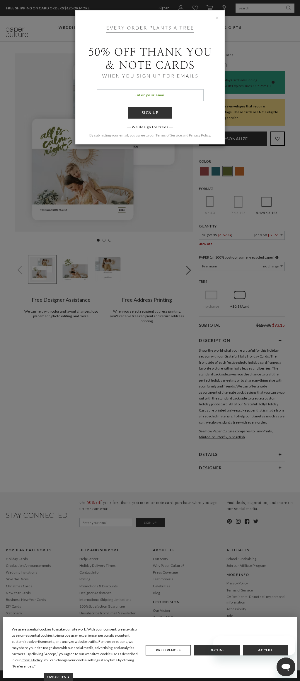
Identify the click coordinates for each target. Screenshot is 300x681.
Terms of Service (169, 135)
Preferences (168, 650)
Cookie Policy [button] (31, 660)
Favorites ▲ (58, 677)
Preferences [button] (23, 666)
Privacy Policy (199, 135)
